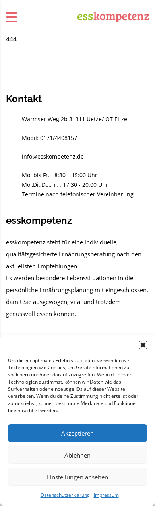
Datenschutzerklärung (65, 495)
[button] (143, 345)
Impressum (106, 495)
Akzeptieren (77, 433)
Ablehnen (77, 455)
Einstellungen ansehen (77, 477)
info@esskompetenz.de (53, 156)
